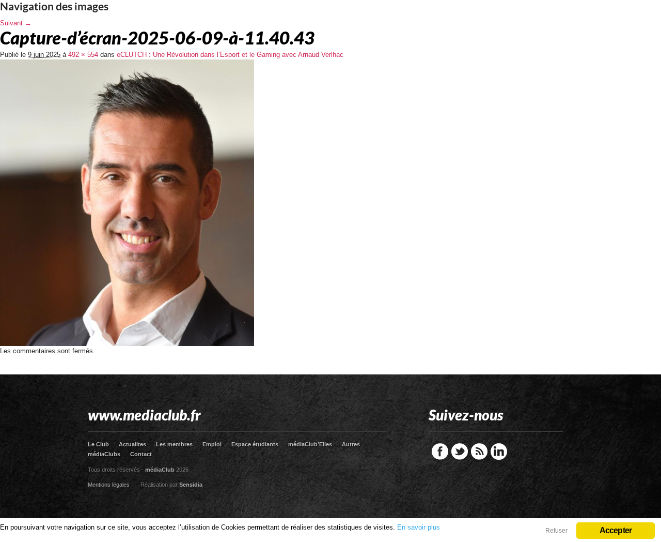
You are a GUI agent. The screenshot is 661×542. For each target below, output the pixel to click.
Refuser (556, 530)
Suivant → (16, 23)
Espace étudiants (254, 444)
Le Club (98, 444)
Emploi (212, 444)
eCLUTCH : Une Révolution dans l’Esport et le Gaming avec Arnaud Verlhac (230, 54)
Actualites (132, 444)
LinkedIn (499, 451)
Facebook (440, 451)
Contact (141, 454)
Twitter (459, 451)
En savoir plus (418, 527)
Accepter (616, 530)
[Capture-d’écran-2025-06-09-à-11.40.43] (127, 344)
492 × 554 (83, 54)
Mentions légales (109, 484)
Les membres (174, 444)
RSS (479, 451)
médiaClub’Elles (310, 444)
